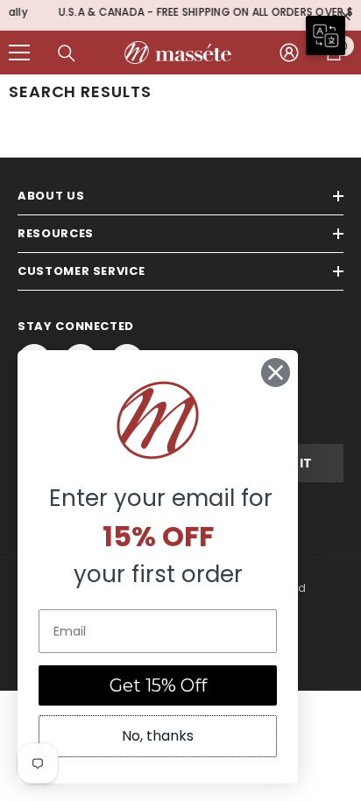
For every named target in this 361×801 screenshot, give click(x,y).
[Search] (66, 48)
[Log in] (289, 47)
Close (345, 12)
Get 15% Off (158, 685)
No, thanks (158, 736)
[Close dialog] (275, 372)
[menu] (19, 47)
